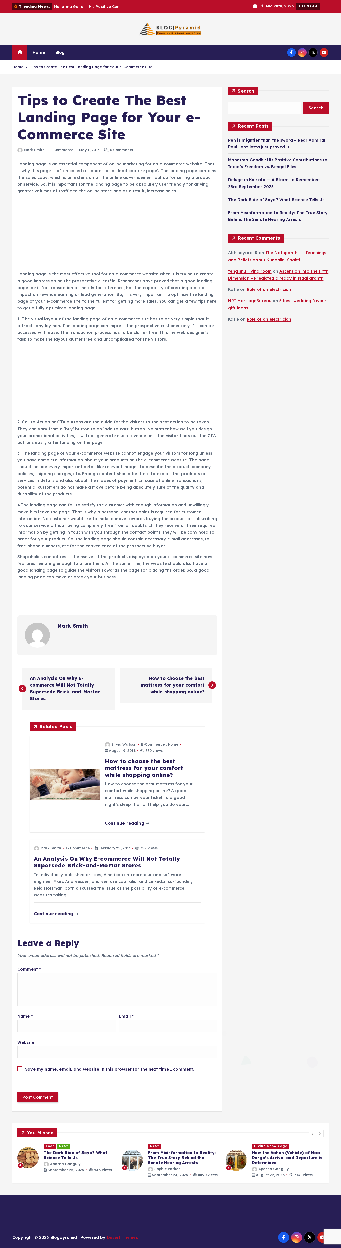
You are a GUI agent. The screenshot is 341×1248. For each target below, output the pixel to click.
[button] (312, 1133)
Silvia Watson (123, 744)
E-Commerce (61, 150)
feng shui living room (249, 271)
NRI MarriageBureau (249, 300)
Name (25, 1016)
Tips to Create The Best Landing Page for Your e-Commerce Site (91, 66)
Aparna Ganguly (169, 1169)
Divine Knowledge (166, 1146)
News (51, 1146)
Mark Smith (34, 150)
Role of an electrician (269, 289)
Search (246, 91)
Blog (60, 52)
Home (39, 52)
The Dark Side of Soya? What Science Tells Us (276, 199)
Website (25, 1042)
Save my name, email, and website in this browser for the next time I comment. (109, 1069)
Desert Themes (122, 1237)
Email (126, 1016)
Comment (29, 969)
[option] (66, 1160)
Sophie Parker (63, 1169)
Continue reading (125, 823)
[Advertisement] (117, 233)
